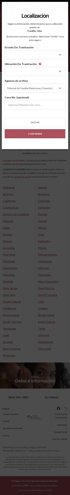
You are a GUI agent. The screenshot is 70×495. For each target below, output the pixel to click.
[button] (40, 63)
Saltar (35, 122)
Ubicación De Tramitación (21, 64)
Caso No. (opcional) (17, 97)
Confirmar (35, 133)
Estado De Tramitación (19, 47)
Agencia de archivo (16, 80)
